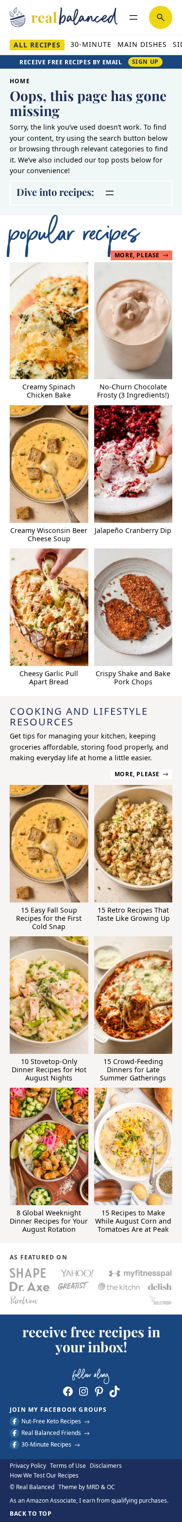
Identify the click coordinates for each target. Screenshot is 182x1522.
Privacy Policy (28, 1466)
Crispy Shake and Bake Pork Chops (133, 678)
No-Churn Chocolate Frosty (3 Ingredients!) (133, 391)
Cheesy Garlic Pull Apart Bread (48, 678)
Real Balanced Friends (51, 1433)
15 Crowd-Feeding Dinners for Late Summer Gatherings (133, 1070)
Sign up (145, 62)
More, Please (137, 255)
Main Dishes (142, 44)
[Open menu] (133, 17)
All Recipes (37, 44)
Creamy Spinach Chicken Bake (48, 391)
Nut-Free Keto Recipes (51, 1422)
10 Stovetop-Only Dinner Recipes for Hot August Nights (49, 1070)
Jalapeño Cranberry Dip (133, 531)
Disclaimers (106, 1466)
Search (160, 17)
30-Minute (91, 44)
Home (20, 81)
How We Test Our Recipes (44, 1475)
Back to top (31, 1513)
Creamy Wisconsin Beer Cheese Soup (48, 535)
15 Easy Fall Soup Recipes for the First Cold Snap (49, 918)
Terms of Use (68, 1466)
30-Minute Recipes (46, 1445)
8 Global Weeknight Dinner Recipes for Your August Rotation (49, 1221)
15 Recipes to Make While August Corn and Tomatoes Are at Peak (133, 1221)
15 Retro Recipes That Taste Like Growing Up (133, 914)
